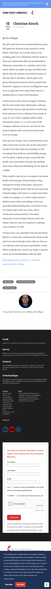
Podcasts (5, 391)
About (20, 391)
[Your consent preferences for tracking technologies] (46, 584)
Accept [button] (20, 584)
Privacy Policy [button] (9, 579)
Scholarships (10, 375)
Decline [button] (9, 584)
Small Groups (10, 288)
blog (24, 122)
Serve (6, 349)
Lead (5, 339)
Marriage (8, 282)
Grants (7, 361)
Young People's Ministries (15, 12)
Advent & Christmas (25, 282)
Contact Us (6, 420)
